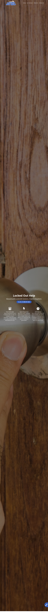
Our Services (29, 3)
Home (24, 3)
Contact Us (41, 3)
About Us (36, 3)
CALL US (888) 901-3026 (24, 302)
